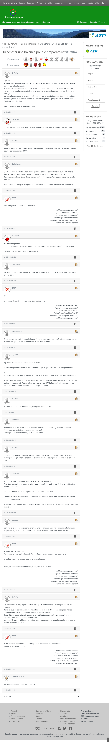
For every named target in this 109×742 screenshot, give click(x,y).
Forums (22, 3)
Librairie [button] (48, 3)
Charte (44, 728)
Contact (52, 728)
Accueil (14, 711)
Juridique (39, 713)
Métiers (39, 719)
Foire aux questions (68, 719)
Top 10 (90, 146)
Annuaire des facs (67, 724)
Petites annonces (72, 3)
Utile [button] (97, 3)
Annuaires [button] (58, 3)
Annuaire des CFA (67, 721)
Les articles (15, 721)
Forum (13, 713)
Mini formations (42, 721)
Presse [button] (39, 3)
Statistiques (98, 146)
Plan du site (65, 711)
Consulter (95, 106)
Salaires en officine (43, 711)
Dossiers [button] (30, 3)
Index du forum (9, 44)
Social (38, 716)
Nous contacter (87, 3)
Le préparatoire (28, 44)
